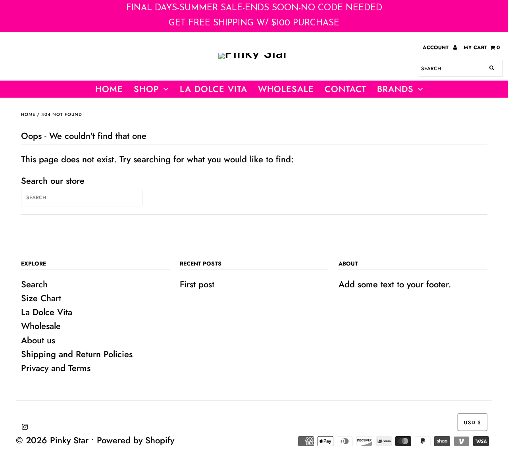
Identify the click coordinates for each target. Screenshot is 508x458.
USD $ (472, 422)
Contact (345, 89)
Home (109, 89)
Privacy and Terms (55, 368)
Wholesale (41, 325)
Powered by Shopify (135, 440)
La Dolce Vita (213, 89)
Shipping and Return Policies (77, 354)
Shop (146, 89)
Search (34, 284)
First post (197, 284)
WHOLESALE (286, 89)
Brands (395, 89)
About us (38, 340)
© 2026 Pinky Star (52, 440)
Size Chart (41, 298)
